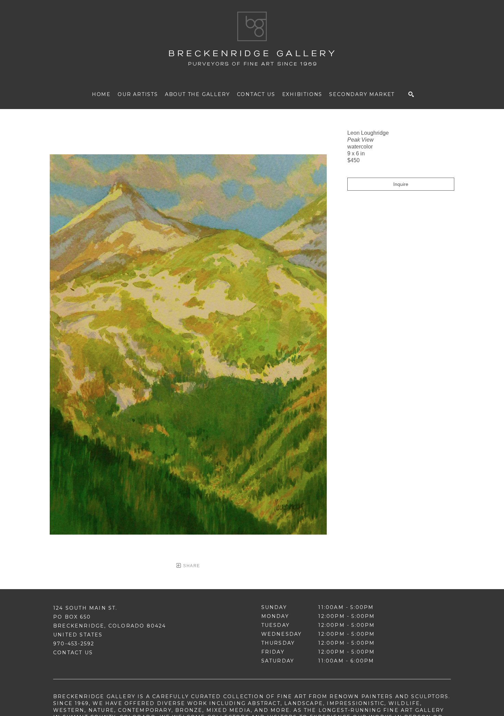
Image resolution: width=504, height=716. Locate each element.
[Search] (411, 94)
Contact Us (73, 652)
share (191, 565)
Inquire (400, 184)
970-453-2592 (73, 644)
